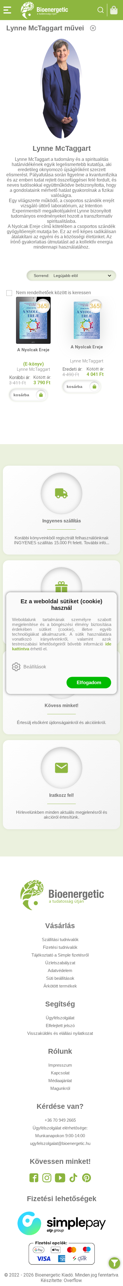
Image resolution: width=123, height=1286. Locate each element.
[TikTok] (73, 1178)
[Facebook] (34, 1178)
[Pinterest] (86, 1178)
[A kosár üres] (115, 10)
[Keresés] (100, 10)
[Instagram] (47, 1178)
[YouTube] (60, 1178)
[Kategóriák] (114, 1263)
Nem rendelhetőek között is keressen (53, 292)
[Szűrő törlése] (93, 28)
